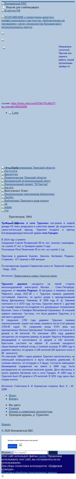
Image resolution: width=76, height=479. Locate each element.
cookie (42, 456)
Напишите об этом (12, 446)
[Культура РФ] (10, 10)
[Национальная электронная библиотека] (27, 194)
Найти (53, 452)
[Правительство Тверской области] (23, 177)
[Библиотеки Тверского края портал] (25, 200)
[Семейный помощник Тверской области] (28, 167)
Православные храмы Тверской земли (35, 275)
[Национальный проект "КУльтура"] (24, 184)
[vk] (4, 203)
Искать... (7, 452)
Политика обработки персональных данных (29, 472)
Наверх (6, 424)
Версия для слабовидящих (22, 7)
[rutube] (6, 207)
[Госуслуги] (9, 170)
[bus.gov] (7, 187)
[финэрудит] (9, 174)
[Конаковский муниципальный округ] (26, 180)
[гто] (4, 210)
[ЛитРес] (7, 197)
